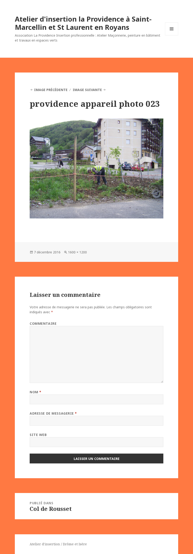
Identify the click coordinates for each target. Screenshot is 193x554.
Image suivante (87, 90)
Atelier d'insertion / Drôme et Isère (58, 544)
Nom (35, 392)
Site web (38, 434)
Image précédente (51, 90)
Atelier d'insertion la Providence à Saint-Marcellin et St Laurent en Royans (83, 23)
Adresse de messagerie (53, 413)
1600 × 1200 (77, 252)
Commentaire (43, 323)
